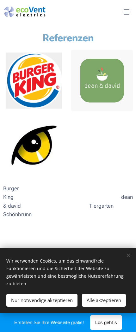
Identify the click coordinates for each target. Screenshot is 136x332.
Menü (126, 11)
